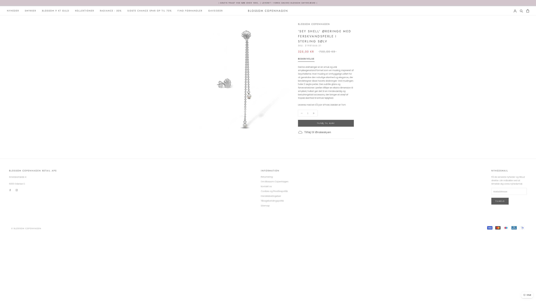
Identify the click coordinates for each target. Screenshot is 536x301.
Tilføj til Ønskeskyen (317, 132)
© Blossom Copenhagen (26, 228)
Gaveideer (215, 10)
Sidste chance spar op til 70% (149, 10)
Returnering (267, 176)
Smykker (30, 10)
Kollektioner (84, 10)
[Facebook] (10, 190)
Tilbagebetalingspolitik (272, 200)
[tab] (306, 59)
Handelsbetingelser (271, 196)
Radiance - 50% (111, 10)
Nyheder (13, 10)
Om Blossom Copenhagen (274, 181)
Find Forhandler (190, 10)
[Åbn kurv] (527, 10)
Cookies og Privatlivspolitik (274, 191)
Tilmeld (500, 201)
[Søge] (521, 10)
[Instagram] (17, 190)
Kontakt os (266, 186)
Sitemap (265, 205)
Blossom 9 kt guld (55, 10)
